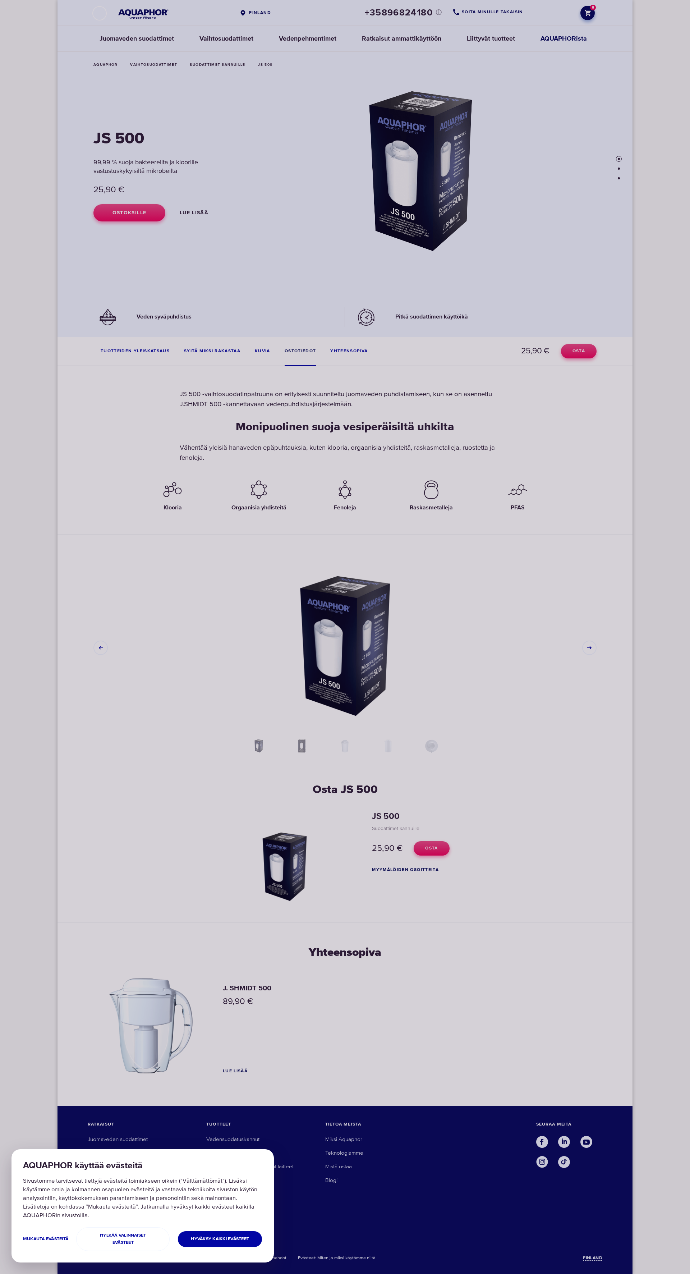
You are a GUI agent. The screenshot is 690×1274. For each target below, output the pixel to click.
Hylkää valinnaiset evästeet (123, 1239)
